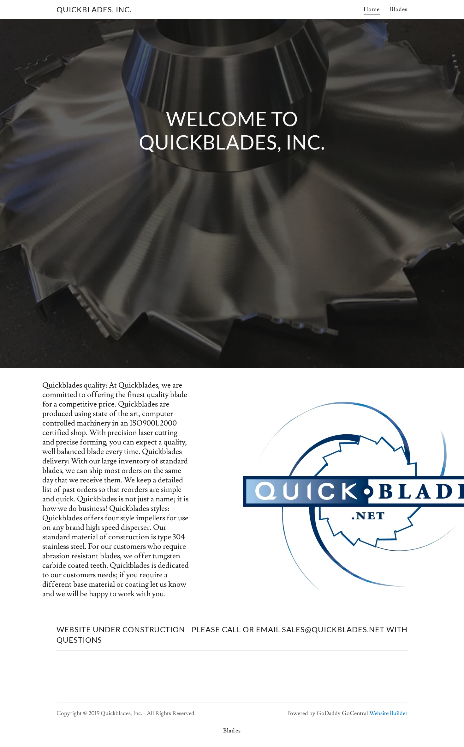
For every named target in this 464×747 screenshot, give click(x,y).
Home (372, 9)
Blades (398, 9)
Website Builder (388, 713)
